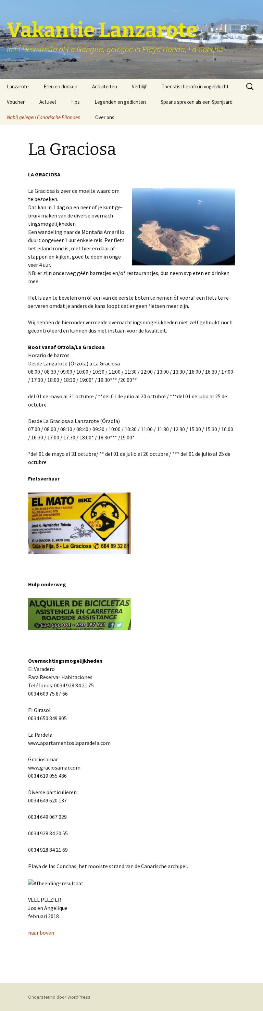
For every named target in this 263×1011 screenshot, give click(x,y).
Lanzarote (18, 86)
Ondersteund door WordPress (59, 997)
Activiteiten (104, 86)
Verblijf (139, 86)
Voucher (16, 102)
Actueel (47, 102)
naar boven (41, 932)
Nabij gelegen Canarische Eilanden (43, 117)
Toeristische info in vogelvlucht (195, 86)
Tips (75, 102)
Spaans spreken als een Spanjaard (197, 102)
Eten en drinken (60, 86)
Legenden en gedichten (120, 102)
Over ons (104, 117)
